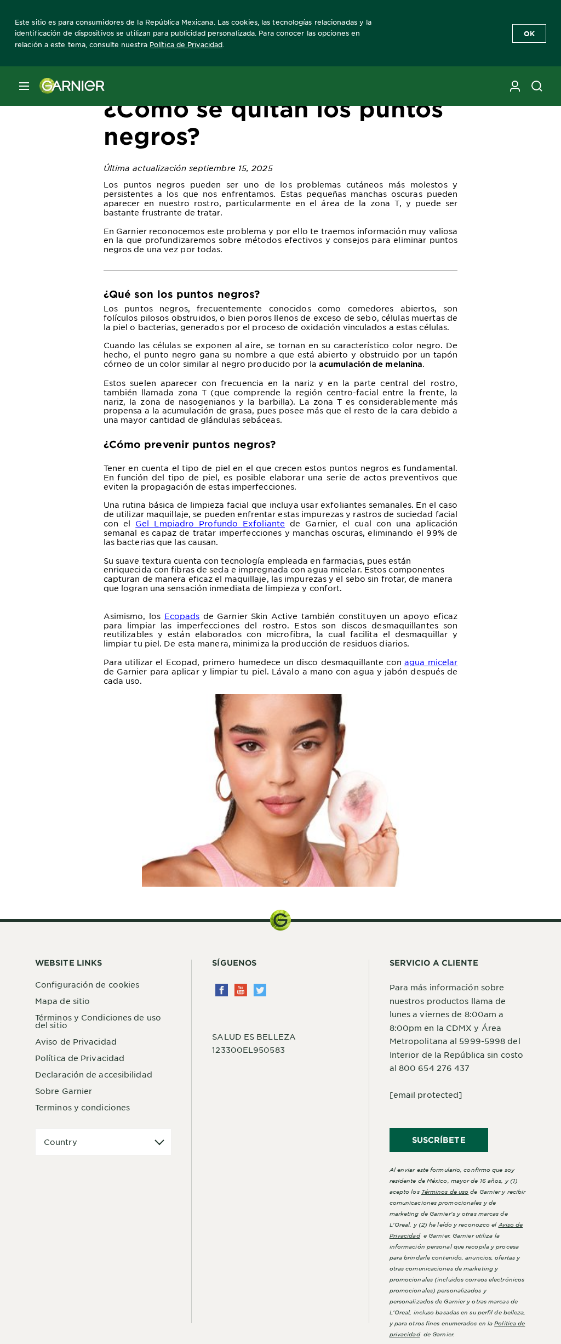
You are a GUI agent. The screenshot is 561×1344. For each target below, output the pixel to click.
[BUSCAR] (536, 86)
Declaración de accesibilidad (93, 1074)
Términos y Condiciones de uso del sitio (98, 1021)
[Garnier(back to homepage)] (68, 86)
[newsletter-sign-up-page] (515, 86)
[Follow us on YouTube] (240, 990)
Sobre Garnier (63, 1091)
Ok (529, 33)
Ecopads (182, 616)
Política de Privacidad (186, 44)
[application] (103, 1141)
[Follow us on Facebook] (221, 990)
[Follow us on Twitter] (260, 990)
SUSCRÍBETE (439, 1139)
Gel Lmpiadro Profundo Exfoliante (210, 523)
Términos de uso (445, 1191)
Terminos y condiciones (82, 1107)
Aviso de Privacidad (76, 1041)
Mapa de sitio (62, 1001)
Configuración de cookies (87, 984)
